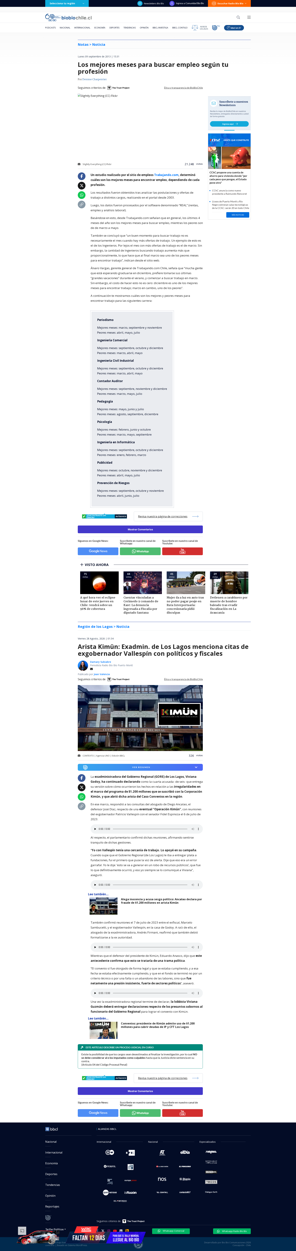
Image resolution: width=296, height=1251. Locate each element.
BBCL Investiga (160, 27)
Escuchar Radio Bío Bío (230, 3)
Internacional (82, 27)
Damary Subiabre (100, 661)
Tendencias (130, 27)
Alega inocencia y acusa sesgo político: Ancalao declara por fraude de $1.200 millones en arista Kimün (161, 901)
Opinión (144, 27)
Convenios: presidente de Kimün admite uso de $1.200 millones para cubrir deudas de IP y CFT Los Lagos (158, 1025)
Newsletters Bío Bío (154, 3)
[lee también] (104, 906)
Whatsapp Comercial (173, 1230)
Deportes (114, 27)
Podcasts (50, 27)
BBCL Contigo (180, 27)
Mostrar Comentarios (140, 529)
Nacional (65, 27)
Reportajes (52, 1206)
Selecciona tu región (62, 3)
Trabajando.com (166, 175)
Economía (99, 27)
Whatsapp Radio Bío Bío (234, 1231)
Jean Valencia (102, 674)
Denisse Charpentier (94, 79)
